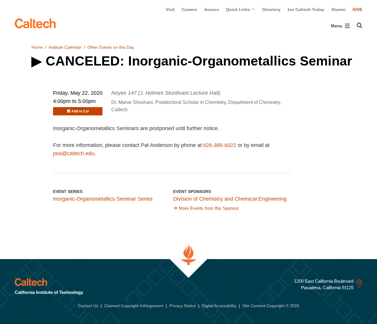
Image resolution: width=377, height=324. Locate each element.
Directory (271, 9)
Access (211, 9)
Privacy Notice (182, 305)
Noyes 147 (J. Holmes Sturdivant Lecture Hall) (165, 93)
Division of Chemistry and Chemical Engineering (230, 199)
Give (357, 9)
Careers (189, 9)
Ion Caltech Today (306, 9)
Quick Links (238, 9)
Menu (337, 25)
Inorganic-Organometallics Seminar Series (103, 199)
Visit (170, 9)
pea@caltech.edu (73, 153)
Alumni (338, 9)
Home (37, 47)
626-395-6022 (219, 145)
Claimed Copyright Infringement (133, 305)
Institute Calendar (65, 47)
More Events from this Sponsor (209, 208)
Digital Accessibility (219, 305)
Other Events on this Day (110, 47)
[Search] (359, 25)
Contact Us (88, 305)
